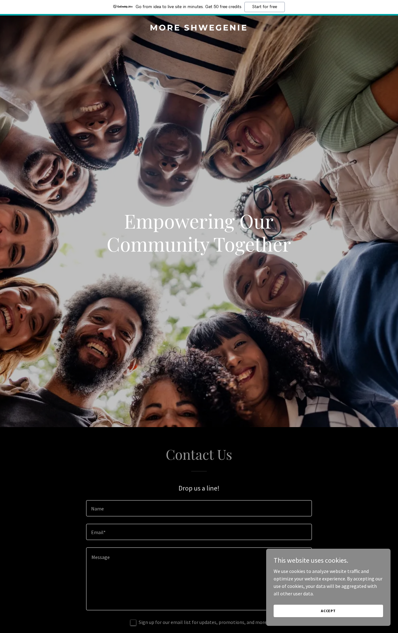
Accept (328, 610)
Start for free (264, 7)
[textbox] (199, 508)
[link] (199, 29)
